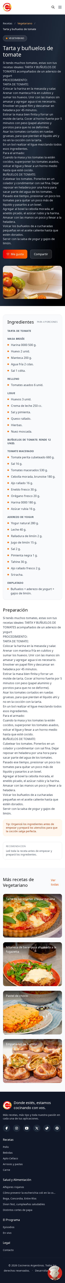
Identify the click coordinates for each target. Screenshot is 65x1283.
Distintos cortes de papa (17, 1210)
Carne (6, 1170)
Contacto (8, 1250)
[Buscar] (53, 7)
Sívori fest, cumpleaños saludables (24, 1204)
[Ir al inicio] (7, 7)
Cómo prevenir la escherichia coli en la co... (29, 1192)
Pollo (6, 1147)
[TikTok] (47, 1128)
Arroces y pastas (13, 1164)
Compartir (41, 254)
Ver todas (55, 882)
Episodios (8, 1227)
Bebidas (8, 1152)
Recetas (7, 23)
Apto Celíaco (10, 1158)
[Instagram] (16, 1128)
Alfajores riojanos (13, 1187)
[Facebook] (6, 1128)
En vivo (7, 1233)
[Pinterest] (57, 1128)
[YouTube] (26, 1128)
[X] (36, 1128)
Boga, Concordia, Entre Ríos (19, 1198)
